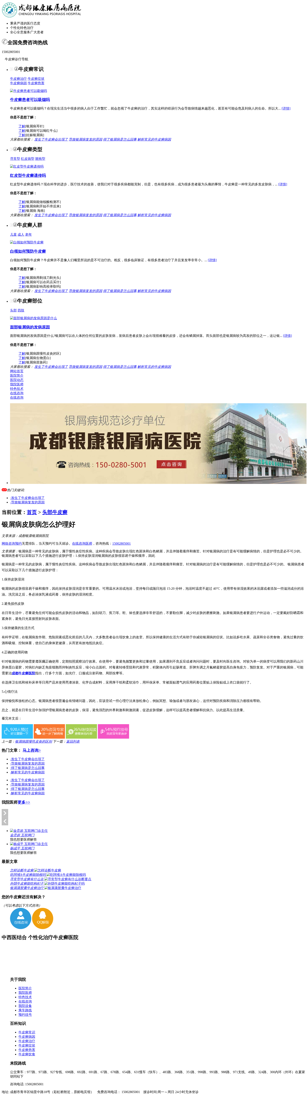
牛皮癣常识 (26, 1032)
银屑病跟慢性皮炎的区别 (33, 741)
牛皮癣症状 (36, 78)
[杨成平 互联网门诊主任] (29, 844)
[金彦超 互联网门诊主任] (29, 830)
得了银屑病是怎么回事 (120, 139)
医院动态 (16, 380)
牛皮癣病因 (18, 83)
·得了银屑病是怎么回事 (27, 768)
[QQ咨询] (42, 928)
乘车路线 (25, 1010)
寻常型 (15, 158)
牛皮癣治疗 (18, 78)
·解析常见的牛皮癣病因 (27, 772)
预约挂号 (25, 1014)
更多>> (24, 802)
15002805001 (121, 543)
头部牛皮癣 (54, 512)
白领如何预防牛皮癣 (28, 251)
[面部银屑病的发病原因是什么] (33, 318)
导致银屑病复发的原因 (85, 139)
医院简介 (16, 375)
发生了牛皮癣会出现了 (51, 139)
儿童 (13, 234)
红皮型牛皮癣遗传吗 (28, 175)
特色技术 (16, 388)
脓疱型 (40, 158)
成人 (21, 234)
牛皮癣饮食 (26, 1054)
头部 (13, 310)
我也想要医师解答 (23, 839)
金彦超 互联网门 (22, 835)
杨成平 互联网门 (22, 848)
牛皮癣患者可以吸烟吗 (30, 99)
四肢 (21, 310)
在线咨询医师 (82, 543)
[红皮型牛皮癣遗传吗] (27, 166)
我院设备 (25, 1006)
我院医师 (16, 384)
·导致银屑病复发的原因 (27, 502)
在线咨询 (16, 393)
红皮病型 (27, 158)
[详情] (286, 108)
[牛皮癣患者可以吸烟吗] (28, 91)
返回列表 (73, 741)
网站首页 (16, 371)
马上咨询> (32, 750)
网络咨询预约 (12, 543)
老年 (28, 234)
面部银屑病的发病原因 (30, 327)
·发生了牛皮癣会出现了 (27, 498)
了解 (21, 126)
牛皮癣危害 (36, 83)
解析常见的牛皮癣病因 (154, 139)
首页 (32, 512)
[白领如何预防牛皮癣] (27, 242)
